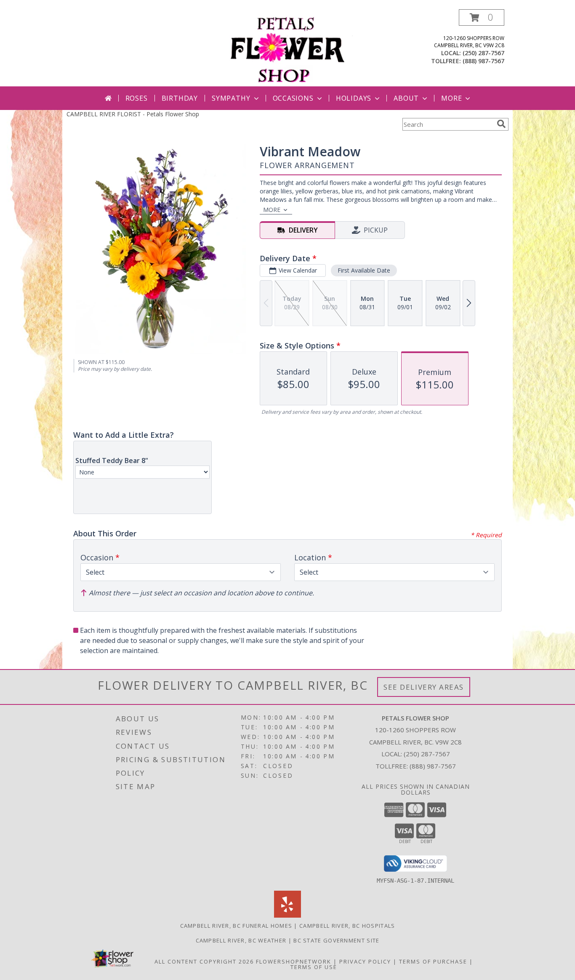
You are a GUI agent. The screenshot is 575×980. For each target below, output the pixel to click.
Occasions (293, 98)
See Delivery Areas (423, 687)
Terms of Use (313, 967)
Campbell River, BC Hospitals (347, 925)
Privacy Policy (365, 961)
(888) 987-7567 (483, 61)
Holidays (353, 98)
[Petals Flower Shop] (290, 48)
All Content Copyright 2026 (204, 961)
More (451, 98)
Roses (136, 98)
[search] (501, 124)
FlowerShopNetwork (293, 961)
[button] (481, 17)
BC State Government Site (336, 940)
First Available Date (364, 270)
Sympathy (231, 98)
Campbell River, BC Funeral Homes (236, 925)
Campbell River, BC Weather (241, 940)
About (406, 98)
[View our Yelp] (287, 915)
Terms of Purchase (433, 961)
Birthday (180, 98)
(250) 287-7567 (483, 53)
